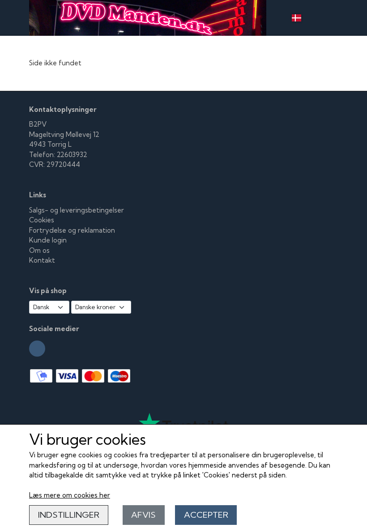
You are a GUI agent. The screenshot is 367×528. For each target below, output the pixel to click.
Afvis (143, 515)
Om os (39, 250)
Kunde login (48, 240)
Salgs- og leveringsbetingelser (76, 210)
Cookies (41, 220)
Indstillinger (68, 515)
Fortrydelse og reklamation (72, 230)
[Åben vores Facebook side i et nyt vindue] (37, 349)
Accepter (206, 515)
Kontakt (42, 260)
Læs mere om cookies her (69, 495)
